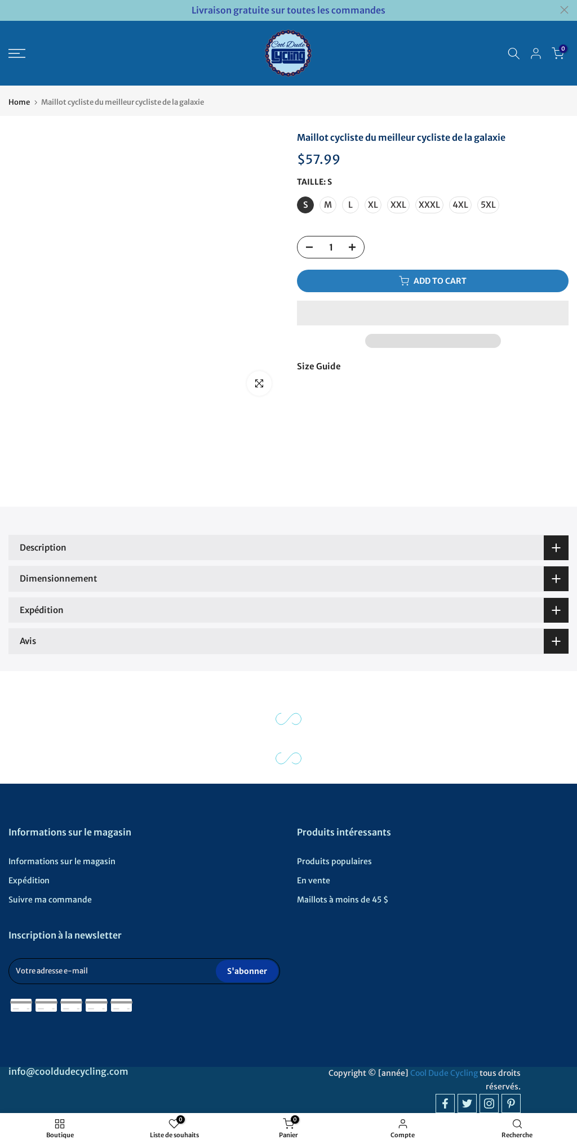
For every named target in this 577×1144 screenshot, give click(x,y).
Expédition (29, 880)
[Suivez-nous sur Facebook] (445, 1103)
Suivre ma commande (50, 900)
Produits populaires (334, 861)
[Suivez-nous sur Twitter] (467, 1103)
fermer (12, 10)
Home (19, 102)
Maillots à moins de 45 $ (342, 900)
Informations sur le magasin (62, 861)
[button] (433, 313)
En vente (313, 880)
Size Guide (319, 366)
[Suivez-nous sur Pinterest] (511, 1103)
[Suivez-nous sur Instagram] (489, 1103)
